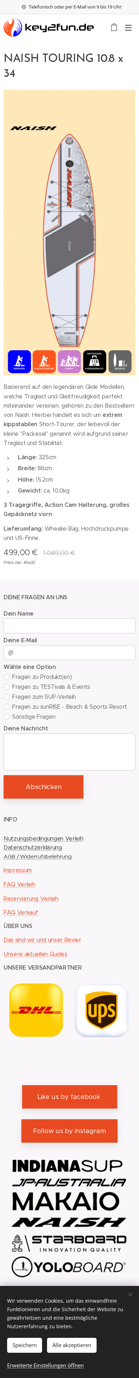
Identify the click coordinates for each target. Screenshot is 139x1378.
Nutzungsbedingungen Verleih (43, 838)
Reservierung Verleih (31, 898)
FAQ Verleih (19, 884)
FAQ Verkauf (21, 912)
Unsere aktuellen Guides (35, 954)
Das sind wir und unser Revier (42, 940)
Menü (128, 27)
